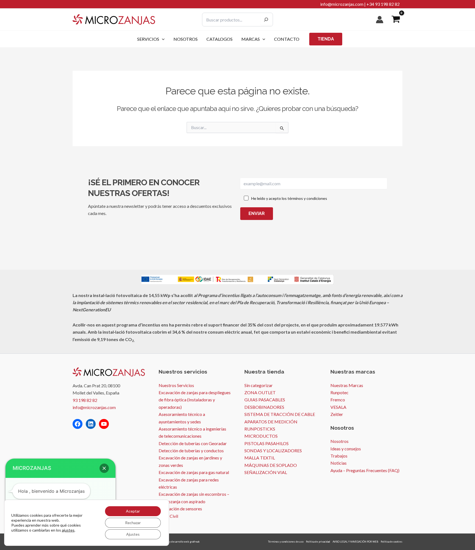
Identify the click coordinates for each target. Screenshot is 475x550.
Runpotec (339, 392)
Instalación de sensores (180, 508)
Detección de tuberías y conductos (191, 450)
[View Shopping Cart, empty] (395, 20)
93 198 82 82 (85, 400)
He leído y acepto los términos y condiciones (289, 198)
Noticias (338, 462)
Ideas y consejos (345, 448)
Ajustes (133, 534)
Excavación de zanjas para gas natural (194, 472)
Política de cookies (391, 541)
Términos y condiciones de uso (285, 541)
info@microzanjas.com (341, 4)
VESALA (338, 407)
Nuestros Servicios (176, 385)
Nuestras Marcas (346, 385)
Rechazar (133, 522)
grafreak (195, 541)
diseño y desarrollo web (175, 541)
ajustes (68, 530)
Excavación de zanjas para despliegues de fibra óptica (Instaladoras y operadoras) (195, 400)
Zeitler (336, 414)
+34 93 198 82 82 (383, 4)
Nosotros (339, 441)
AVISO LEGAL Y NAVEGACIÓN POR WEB (355, 541)
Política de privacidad (318, 541)
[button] (162, 39)
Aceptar (133, 511)
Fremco (337, 399)
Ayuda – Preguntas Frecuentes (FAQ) (364, 470)
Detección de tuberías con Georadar (193, 443)
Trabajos (338, 455)
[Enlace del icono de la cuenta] (379, 19)
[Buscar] (266, 19)
